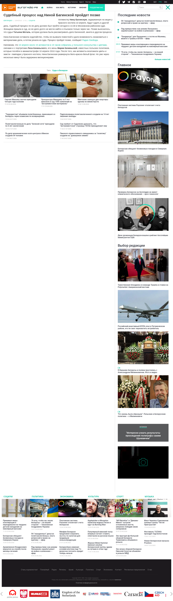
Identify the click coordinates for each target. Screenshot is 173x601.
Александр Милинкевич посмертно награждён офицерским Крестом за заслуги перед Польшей (143, 482)
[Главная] (27, 7)
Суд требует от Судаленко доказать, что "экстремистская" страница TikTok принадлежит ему (83, 125)
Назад (1, 594)
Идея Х (81, 2)
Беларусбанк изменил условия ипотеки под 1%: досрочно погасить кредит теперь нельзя (71, 550)
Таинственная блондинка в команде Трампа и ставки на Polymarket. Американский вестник (143, 286)
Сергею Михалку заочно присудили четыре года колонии (20, 100)
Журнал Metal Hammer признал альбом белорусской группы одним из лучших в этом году (100, 546)
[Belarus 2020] (26, 594)
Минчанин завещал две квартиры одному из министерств (93, 100)
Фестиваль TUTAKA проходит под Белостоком (155, 533)
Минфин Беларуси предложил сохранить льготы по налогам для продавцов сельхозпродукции (69, 536)
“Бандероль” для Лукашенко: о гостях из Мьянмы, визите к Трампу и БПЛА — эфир (143, 37)
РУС (160, 2)
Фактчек (88, 2)
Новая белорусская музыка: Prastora (156, 542)
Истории (72, 7)
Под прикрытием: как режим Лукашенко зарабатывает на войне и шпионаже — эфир (141, 30)
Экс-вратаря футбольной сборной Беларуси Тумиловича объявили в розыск (127, 539)
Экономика (66, 496)
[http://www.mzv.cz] (104, 594)
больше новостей (162, 59)
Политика (37, 496)
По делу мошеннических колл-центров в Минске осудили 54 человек (27, 134)
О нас (150, 570)
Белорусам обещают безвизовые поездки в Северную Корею (142, 150)
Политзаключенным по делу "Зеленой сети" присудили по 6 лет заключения (29, 125)
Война (49, 7)
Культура (93, 496)
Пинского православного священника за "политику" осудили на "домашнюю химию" (83, 134)
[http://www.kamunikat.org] (92, 594)
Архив (71, 570)
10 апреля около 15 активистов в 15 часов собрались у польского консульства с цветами (63, 45)
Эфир (94, 2)
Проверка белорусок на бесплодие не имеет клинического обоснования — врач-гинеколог (138, 193)
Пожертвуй (44, 570)
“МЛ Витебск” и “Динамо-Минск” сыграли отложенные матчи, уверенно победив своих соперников (127, 524)
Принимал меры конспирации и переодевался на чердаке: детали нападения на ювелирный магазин (144, 45)
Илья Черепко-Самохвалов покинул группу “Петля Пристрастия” (156, 522)
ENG (165, 2)
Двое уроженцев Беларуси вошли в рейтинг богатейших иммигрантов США (143, 236)
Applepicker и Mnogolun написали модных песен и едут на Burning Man (99, 522)
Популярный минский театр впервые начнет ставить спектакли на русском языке (101, 534)
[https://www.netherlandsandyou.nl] (52, 594)
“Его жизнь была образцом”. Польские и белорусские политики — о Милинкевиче (142, 415)
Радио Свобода (90, 40)
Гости (63, 2)
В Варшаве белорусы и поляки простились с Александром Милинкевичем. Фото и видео (137, 371)
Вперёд (171, 594)
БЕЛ (155, 2)
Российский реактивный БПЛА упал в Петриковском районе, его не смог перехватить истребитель (141, 327)
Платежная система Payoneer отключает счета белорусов (139, 106)
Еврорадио (8, 20)
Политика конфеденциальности (86, 583)
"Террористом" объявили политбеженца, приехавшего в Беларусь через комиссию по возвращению (30, 115)
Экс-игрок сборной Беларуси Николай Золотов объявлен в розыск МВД (128, 551)
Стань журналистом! (29, 570)
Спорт (120, 496)
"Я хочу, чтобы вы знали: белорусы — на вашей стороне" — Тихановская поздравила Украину (142, 53)
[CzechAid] (141, 594)
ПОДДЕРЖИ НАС (96, 7)
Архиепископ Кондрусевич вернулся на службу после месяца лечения (15, 549)
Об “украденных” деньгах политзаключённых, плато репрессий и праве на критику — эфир (144, 22)
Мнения (82, 7)
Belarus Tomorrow (72, 2)
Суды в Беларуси (59, 70)
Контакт (118, 570)
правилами (118, 580)
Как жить (60, 7)
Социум (32, 20)
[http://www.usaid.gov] (80, 594)
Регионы (62, 570)
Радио (54, 570)
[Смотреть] (119, 368)
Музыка (149, 496)
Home (42, 7)
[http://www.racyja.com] (71, 594)
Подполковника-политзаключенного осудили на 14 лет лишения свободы (84, 115)
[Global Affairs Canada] (120, 594)
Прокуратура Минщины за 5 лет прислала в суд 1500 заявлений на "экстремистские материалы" (56, 101)
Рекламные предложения (134, 570)
